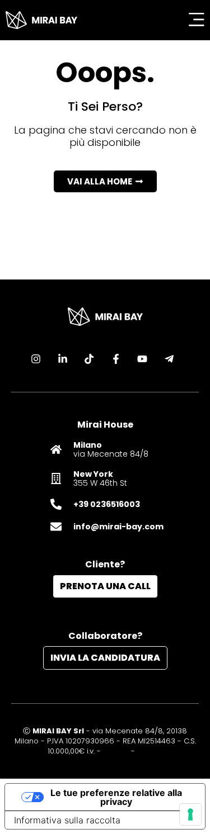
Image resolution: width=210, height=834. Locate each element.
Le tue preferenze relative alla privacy (116, 797)
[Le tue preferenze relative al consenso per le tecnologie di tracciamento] (190, 814)
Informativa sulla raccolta (67, 820)
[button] (105, 181)
